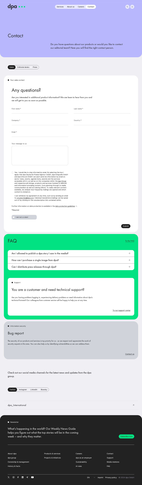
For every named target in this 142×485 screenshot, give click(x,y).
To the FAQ (129, 241)
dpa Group (62, 181)
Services (60, 7)
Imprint (100, 477)
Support (110, 458)
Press (35, 67)
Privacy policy (111, 477)
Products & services (52, 454)
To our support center (121, 310)
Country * (78, 120)
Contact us (129, 354)
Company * (16, 120)
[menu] (132, 7)
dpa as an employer (84, 458)
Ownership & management (18, 462)
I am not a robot (22, 217)
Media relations (113, 462)
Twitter (12, 390)
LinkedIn (33, 390)
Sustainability (81, 462)
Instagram (23, 390)
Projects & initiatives (52, 458)
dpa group (12, 458)
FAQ (108, 466)
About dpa (12, 454)
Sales (11, 67)
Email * (14, 132)
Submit (126, 226)
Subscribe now (126, 436)
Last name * (78, 109)
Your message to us (19, 144)
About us (70, 7)
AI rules (79, 466)
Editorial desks (23, 67)
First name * (16, 109)
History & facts (14, 466)
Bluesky (44, 390)
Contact (91, 7)
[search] (127, 7)
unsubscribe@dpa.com (25, 198)
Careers (81, 7)
